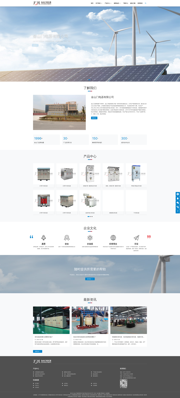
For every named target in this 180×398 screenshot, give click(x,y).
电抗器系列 (95, 374)
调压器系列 (95, 376)
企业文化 (95, 383)
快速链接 (36, 380)
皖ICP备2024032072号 (88, 393)
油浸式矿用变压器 (86, 394)
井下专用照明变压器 (42, 394)
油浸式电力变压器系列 (40, 374)
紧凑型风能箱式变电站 (101, 396)
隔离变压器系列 (67, 372)
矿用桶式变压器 (51, 394)
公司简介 (66, 383)
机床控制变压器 (93, 394)
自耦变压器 (100, 394)
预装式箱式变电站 (91, 396)
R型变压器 (114, 394)
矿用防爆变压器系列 (39, 372)
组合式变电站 (109, 396)
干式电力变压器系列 (97, 372)
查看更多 (94, 118)
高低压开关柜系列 (39, 376)
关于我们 (37, 383)
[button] (89, 79)
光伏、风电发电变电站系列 (70, 374)
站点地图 (99, 393)
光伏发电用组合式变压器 (137, 394)
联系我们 (89, 279)
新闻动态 (66, 385)
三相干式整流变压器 (107, 394)
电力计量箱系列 (67, 376)
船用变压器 (120, 394)
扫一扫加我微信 (123, 387)
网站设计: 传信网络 (105, 393)
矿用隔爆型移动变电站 (76, 394)
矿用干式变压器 (58, 394)
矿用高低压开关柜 (67, 394)
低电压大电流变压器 (127, 394)
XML (95, 393)
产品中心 (36, 368)
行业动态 (37, 387)
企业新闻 (95, 385)
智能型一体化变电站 (82, 396)
